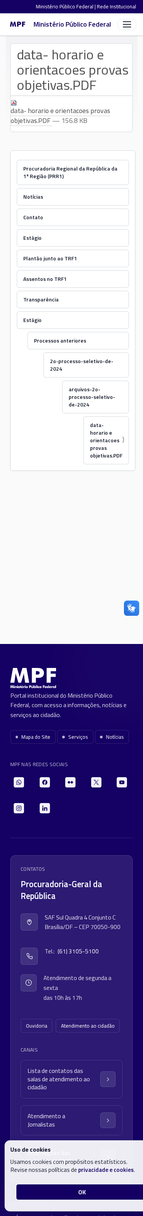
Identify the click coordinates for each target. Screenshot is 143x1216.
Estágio (32, 238)
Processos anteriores (60, 340)
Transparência (41, 299)
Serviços (78, 737)
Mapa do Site (35, 737)
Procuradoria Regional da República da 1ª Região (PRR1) (70, 172)
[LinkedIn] (44, 808)
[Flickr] (70, 782)
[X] (96, 782)
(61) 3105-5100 (78, 951)
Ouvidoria (36, 1026)
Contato (33, 217)
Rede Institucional (116, 6)
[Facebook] (44, 782)
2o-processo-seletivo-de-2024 (81, 365)
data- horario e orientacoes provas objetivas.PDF (60, 115)
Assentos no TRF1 (45, 279)
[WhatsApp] (18, 782)
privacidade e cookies (106, 1169)
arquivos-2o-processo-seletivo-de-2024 (92, 396)
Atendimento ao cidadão (88, 1026)
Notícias (33, 197)
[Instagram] (18, 808)
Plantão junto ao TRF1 (50, 258)
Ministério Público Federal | (66, 6)
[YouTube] (121, 782)
